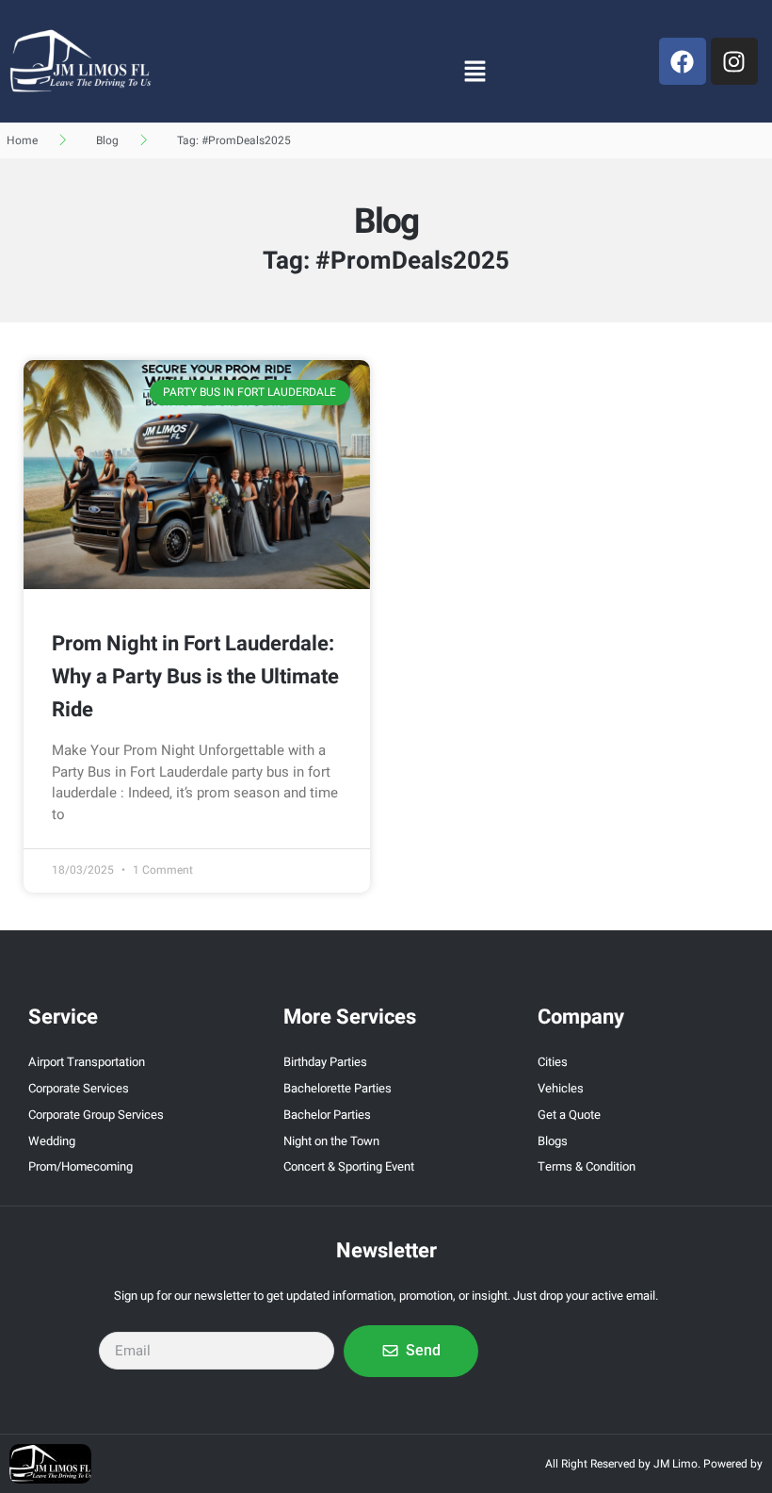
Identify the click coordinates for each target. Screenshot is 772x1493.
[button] (474, 71)
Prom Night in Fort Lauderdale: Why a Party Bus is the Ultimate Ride (195, 677)
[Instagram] (734, 61)
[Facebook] (682, 61)
